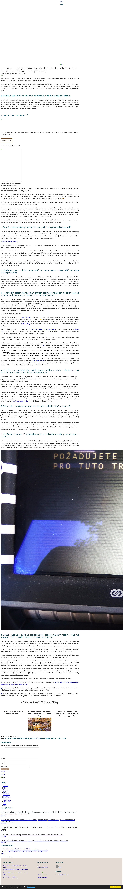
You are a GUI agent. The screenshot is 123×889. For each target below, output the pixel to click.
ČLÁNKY (62, 14)
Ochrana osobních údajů (42, 877)
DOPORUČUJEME (62, 20)
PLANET (62, 12)
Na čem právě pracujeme (42, 865)
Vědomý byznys (7, 800)
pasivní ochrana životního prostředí (17, 738)
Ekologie (5, 787)
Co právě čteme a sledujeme (42, 867)
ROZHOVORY (63, 16)
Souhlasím (115, 887)
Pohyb (4, 792)
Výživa (5, 802)
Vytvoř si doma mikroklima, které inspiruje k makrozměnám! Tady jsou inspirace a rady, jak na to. (67, 713)
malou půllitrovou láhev (21, 401)
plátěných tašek (26, 317)
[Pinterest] (59, 867)
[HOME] (61, 1)
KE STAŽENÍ (62, 22)
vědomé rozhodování (58, 738)
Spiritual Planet (21, 73)
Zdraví (4, 805)
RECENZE (62, 18)
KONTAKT (62, 24)
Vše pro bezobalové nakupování (9, 876)
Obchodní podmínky (42, 874)
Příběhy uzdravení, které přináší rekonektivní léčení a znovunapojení (22, 848)
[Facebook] (57, 867)
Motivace (5, 789)
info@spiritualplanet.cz (63, 874)
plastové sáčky (34, 738)
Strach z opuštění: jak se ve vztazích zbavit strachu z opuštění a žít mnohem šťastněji (29, 850)
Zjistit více (6, 140)
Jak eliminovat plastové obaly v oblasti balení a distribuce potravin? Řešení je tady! (39, 713)
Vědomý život (6, 801)
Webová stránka (4, 766)
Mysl (4, 791)
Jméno (2, 760)
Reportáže (5, 796)
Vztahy (5, 804)
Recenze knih (6, 795)
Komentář (3, 758)
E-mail (2, 763)
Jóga (4, 788)
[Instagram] (60, 867)
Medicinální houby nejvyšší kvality (10, 877)
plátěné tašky (25, 324)
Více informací (31, 887)
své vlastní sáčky (37, 361)
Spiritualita (5, 798)
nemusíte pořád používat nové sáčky (43, 329)
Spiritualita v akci (45, 738)
